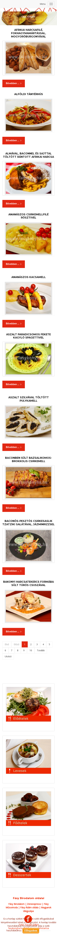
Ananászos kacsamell (28, 277)
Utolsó (8, 656)
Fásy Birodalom (16, 903)
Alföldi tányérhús (28, 94)
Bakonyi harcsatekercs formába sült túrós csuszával (28, 583)
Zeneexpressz (34, 903)
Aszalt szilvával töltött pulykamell (28, 399)
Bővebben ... (12, 83)
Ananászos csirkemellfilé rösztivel (28, 216)
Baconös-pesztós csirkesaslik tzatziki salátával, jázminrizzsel (28, 523)
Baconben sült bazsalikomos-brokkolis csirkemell (28, 459)
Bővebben (45, 930)
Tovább (41, 650)
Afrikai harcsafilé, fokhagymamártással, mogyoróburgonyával (28, 33)
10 (30, 650)
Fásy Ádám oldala (29, 907)
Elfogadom (30, 930)
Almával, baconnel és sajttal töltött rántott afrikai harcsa (28, 155)
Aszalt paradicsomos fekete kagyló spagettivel (28, 336)
